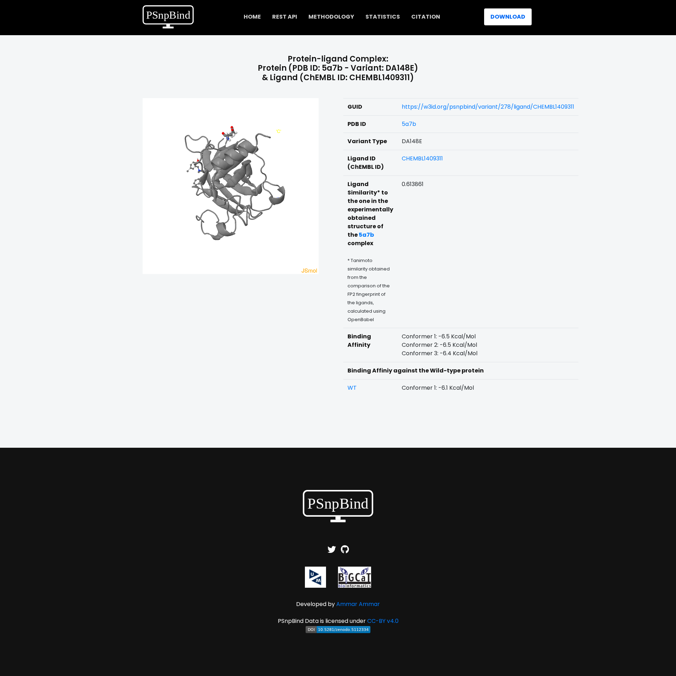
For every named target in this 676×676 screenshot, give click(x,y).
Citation (425, 17)
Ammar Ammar (358, 604)
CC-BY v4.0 (383, 621)
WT (352, 388)
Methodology (331, 17)
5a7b (409, 124)
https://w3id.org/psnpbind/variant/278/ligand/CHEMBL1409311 (488, 107)
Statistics (382, 17)
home (252, 17)
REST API (284, 17)
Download (507, 17)
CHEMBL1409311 (422, 158)
